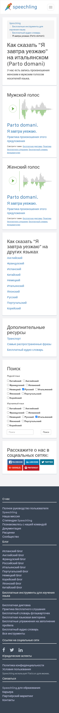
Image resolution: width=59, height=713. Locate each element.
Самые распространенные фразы (29, 344)
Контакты (8, 700)
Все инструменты (13, 633)
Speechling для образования (21, 687)
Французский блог (14, 559)
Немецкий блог (12, 575)
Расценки (8, 532)
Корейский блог (12, 579)
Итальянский (15, 286)
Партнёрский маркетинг (17, 696)
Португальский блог (15, 571)
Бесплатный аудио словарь (26, 32)
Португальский (17, 302)
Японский (13, 291)
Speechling (15, 23)
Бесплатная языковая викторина (23, 617)
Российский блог (13, 563)
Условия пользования (16, 669)
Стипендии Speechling (17, 520)
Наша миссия (11, 516)
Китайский (13, 274)
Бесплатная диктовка (16, 605)
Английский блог (13, 555)
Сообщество (10, 536)
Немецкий (13, 280)
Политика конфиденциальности (23, 665)
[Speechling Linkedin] (23, 650)
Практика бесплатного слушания (23, 609)
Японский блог (11, 583)
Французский (15, 263)
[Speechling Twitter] (14, 650)
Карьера (7, 691)
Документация (11, 528)
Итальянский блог (14, 567)
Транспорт (14, 338)
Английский (14, 258)
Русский (12, 297)
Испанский (14, 269)
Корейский (14, 308)
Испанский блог (12, 551)
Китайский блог (12, 587)
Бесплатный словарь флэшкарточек (26, 613)
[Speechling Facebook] (5, 650)
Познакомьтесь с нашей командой (24, 524)
